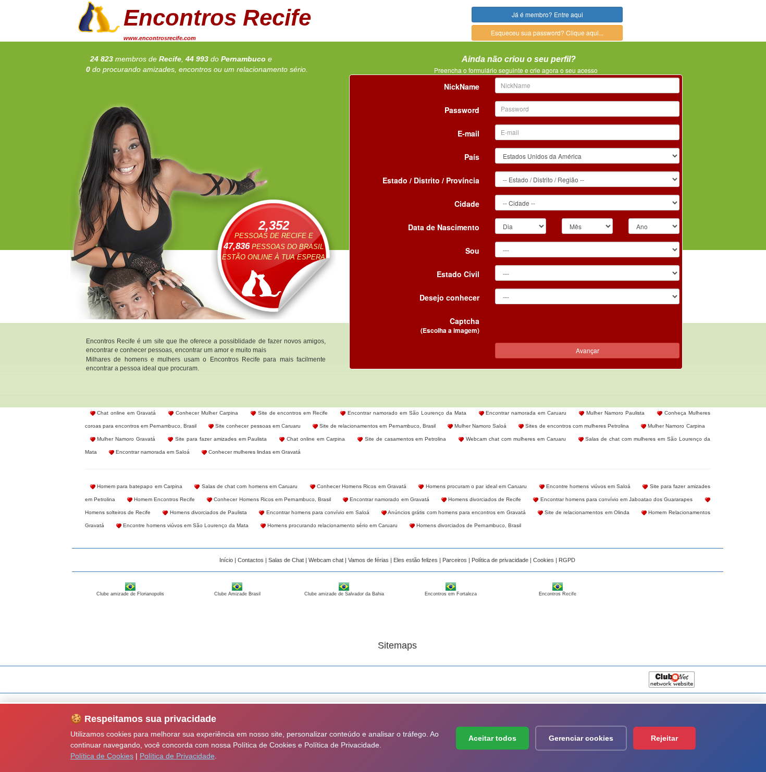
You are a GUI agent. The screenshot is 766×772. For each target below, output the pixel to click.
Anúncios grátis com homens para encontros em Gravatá (456, 512)
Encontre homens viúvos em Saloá (588, 486)
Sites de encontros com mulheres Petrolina (576, 426)
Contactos (251, 560)
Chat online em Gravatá (125, 413)
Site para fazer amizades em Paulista (220, 439)
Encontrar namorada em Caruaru (525, 413)
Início (226, 560)
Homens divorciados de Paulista (207, 512)
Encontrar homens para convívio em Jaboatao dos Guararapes (615, 499)
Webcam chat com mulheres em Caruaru (514, 439)
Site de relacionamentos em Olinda (586, 512)
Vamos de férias (368, 560)
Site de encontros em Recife (292, 413)
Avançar (587, 350)
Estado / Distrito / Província (430, 180)
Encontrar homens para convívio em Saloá (316, 512)
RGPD (567, 560)
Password (461, 110)
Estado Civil (458, 274)
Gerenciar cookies (581, 738)
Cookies (543, 560)
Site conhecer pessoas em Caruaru (257, 426)
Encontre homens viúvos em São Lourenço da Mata (185, 525)
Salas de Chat (286, 560)
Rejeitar (664, 738)
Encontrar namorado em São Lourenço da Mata (405, 413)
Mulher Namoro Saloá (479, 426)
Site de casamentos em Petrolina (404, 439)
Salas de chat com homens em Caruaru (249, 486)
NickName (461, 86)
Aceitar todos (492, 738)
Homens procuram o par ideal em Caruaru (475, 486)
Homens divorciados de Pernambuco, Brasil (468, 525)
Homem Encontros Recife (163, 499)
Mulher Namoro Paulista (614, 413)
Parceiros (454, 560)
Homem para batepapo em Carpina (138, 486)
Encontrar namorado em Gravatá (388, 499)
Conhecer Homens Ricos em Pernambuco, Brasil (271, 499)
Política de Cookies (101, 756)
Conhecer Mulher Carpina (206, 413)
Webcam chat (325, 560)
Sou (472, 250)
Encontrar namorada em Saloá (152, 452)
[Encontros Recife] (99, 16)
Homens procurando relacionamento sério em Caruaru (332, 525)
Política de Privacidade (177, 756)
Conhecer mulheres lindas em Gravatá (254, 452)
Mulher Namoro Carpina (675, 426)
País (471, 157)
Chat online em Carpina (315, 439)
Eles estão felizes (415, 560)
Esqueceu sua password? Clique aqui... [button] (547, 32)
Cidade (466, 203)
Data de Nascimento (443, 227)
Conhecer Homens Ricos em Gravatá (360, 486)
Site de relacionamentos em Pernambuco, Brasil (377, 426)
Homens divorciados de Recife (484, 499)
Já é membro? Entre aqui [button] (547, 14)
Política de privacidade (500, 560)
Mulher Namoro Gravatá (125, 439)
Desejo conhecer (449, 297)
